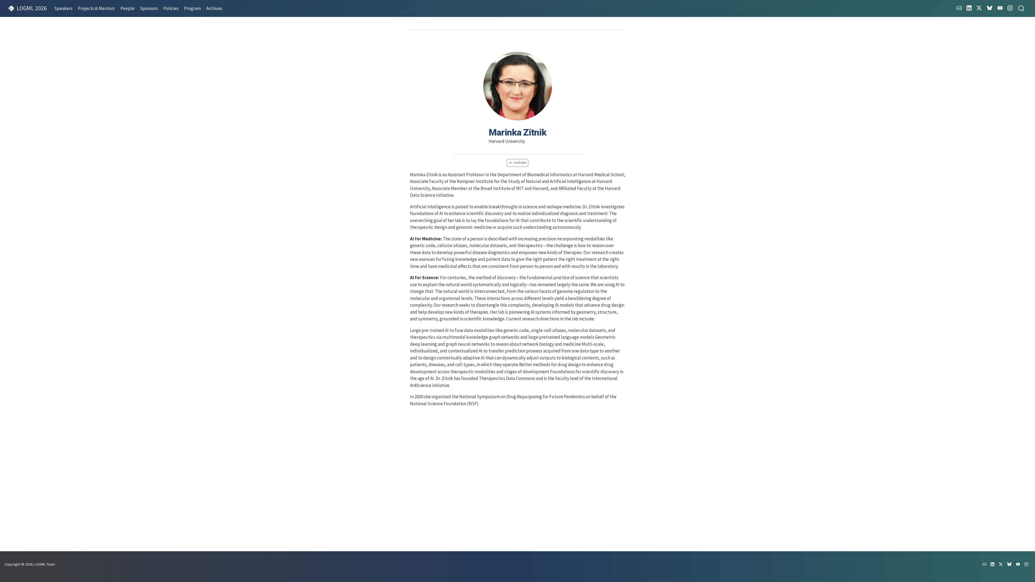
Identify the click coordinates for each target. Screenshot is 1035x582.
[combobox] (1021, 8)
